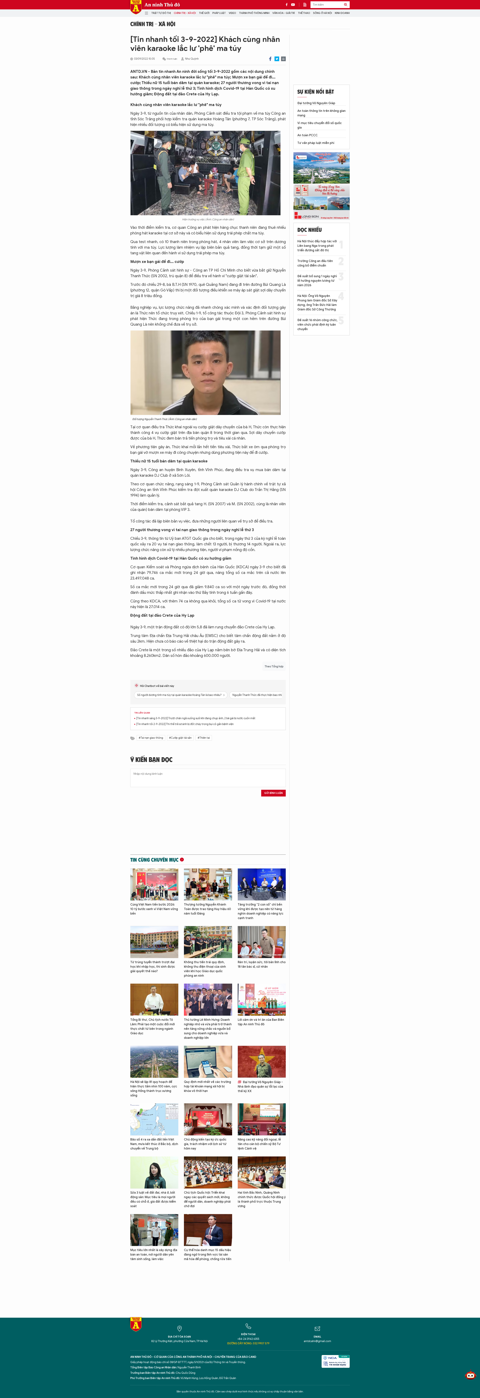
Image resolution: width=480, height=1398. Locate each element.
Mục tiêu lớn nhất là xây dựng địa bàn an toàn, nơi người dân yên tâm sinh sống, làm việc (153, 1254)
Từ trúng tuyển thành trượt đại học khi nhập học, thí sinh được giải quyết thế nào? (152, 966)
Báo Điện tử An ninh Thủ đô (136, 7)
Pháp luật (219, 13)
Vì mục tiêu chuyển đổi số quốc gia (319, 125)
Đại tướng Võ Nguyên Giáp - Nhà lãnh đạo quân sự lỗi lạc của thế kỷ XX (260, 1086)
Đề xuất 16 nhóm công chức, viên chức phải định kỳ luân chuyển (317, 324)
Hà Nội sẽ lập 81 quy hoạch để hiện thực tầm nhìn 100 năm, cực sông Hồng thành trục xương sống (153, 1088)
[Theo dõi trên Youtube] (293, 4)
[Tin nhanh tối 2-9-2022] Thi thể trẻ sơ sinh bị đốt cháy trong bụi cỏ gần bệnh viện (185, 724)
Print (283, 58)
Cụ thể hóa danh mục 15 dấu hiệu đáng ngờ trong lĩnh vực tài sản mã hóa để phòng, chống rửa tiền (207, 1254)
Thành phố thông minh (254, 13)
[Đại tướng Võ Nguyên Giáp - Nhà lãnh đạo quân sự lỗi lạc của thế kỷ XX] (262, 1062)
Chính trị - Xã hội (185, 13)
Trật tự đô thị (161, 13)
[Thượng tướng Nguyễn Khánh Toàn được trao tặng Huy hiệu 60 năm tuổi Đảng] (208, 884)
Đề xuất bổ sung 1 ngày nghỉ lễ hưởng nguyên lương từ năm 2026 (317, 280)
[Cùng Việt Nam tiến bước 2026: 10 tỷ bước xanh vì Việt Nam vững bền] (154, 884)
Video (232, 13)
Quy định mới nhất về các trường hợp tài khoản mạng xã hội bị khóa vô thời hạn (207, 1086)
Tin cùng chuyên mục (154, 859)
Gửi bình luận (273, 793)
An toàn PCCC (307, 135)
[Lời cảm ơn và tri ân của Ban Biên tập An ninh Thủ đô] (262, 1000)
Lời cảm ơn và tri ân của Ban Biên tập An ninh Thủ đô (261, 1022)
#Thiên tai (204, 737)
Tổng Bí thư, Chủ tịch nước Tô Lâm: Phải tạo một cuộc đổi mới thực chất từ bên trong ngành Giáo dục (152, 1026)
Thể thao (304, 13)
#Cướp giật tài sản (180, 737)
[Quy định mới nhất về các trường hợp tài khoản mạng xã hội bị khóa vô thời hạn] (208, 1062)
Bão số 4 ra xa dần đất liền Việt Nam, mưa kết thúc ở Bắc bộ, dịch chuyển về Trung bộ (154, 1144)
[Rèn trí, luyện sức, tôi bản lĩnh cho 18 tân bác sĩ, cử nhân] (262, 942)
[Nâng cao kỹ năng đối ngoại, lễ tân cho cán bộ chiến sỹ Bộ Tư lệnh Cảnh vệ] (262, 1119)
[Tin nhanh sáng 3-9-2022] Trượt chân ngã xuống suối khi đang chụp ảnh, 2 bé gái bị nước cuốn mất (195, 718)
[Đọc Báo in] (306, 5)
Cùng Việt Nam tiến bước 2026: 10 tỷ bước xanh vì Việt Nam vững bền (154, 909)
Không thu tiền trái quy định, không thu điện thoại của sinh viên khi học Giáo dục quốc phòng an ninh (205, 969)
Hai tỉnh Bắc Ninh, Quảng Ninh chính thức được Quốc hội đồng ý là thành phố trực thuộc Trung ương (262, 1199)
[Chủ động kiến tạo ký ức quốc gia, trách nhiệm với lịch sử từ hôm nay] (208, 1119)
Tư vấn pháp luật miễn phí (315, 143)
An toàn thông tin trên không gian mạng (321, 113)
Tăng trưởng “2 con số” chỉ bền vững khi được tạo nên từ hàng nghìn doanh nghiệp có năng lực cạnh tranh (260, 911)
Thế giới (204, 13)
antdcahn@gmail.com (317, 1341)
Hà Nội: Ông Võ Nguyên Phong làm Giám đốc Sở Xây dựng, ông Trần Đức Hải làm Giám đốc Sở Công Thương (317, 302)
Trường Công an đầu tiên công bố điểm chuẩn (315, 263)
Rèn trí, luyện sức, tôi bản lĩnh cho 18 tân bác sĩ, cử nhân (262, 964)
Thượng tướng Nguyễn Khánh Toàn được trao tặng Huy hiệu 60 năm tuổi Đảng (207, 909)
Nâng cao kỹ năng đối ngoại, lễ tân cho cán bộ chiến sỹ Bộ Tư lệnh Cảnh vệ (259, 1144)
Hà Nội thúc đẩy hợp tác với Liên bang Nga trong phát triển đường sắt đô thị (317, 245)
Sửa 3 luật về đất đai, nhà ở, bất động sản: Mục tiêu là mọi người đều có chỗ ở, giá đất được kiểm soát (153, 1199)
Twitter (276, 58)
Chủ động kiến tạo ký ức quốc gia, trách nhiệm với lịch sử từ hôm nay (205, 1144)
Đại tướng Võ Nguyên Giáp (316, 103)
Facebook (270, 58)
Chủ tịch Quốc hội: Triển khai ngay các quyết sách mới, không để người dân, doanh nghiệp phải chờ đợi (207, 1199)
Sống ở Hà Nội (322, 13)
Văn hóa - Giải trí (283, 13)
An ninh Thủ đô (162, 4)
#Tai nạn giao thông (151, 737)
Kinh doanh (342, 13)
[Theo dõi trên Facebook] (287, 4)
